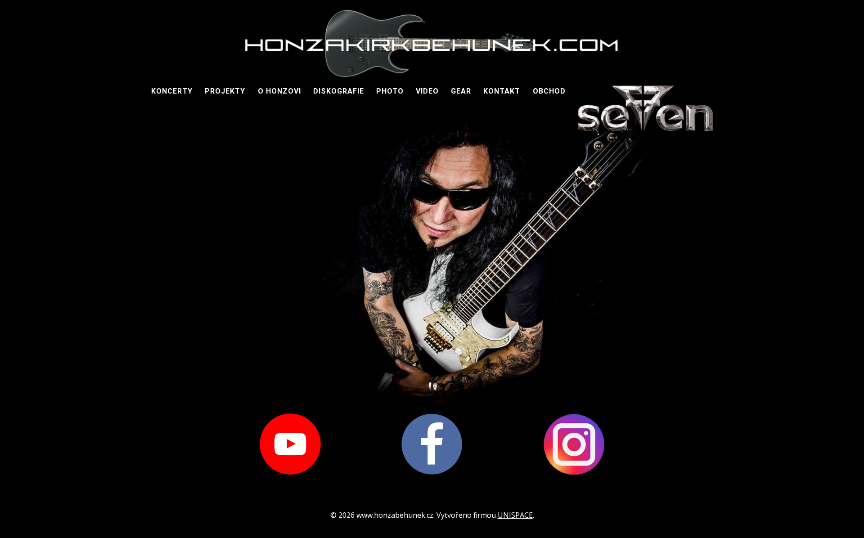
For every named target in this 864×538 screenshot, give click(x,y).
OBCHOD (549, 91)
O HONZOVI (279, 91)
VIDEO (427, 91)
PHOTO (390, 91)
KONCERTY (172, 91)
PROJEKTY (225, 91)
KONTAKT (501, 91)
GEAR (461, 91)
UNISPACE (515, 515)
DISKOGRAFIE (338, 91)
